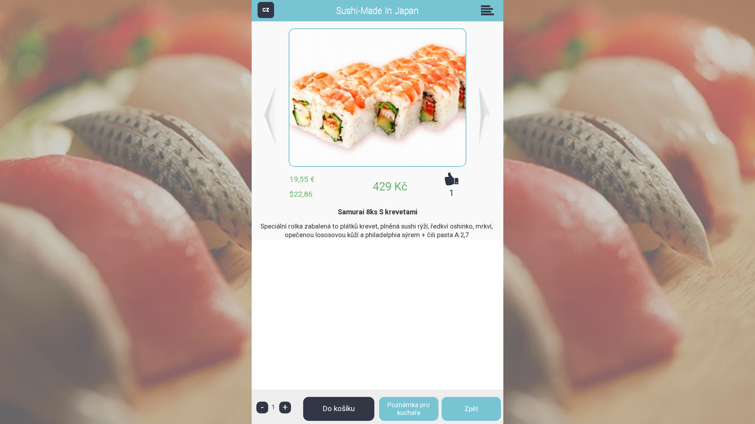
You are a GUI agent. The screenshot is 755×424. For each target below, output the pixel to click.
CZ (265, 10)
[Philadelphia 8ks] (485, 115)
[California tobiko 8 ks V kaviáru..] (270, 115)
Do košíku (338, 408)
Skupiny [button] (489, 10)
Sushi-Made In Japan (377, 10)
